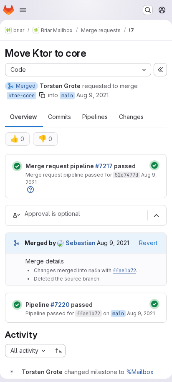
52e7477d (126, 175)
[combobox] (28, 350)
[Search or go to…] (148, 10)
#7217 (104, 165)
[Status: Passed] (17, 166)
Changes (131, 117)
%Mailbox (140, 371)
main (67, 95)
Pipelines (95, 117)
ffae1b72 (124, 270)
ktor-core (21, 95)
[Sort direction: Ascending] (59, 350)
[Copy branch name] (42, 95)
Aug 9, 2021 (92, 95)
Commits (59, 117)
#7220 (60, 304)
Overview (23, 117)
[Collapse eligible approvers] (156, 215)
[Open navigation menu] (23, 10)
